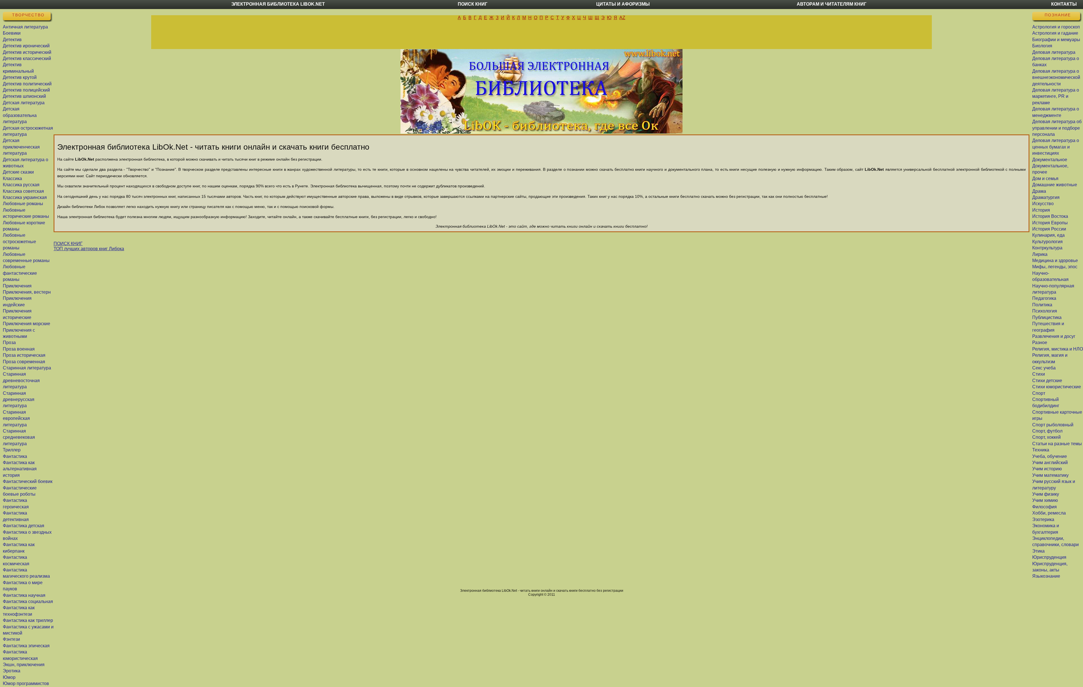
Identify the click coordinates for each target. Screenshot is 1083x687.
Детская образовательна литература (20, 115)
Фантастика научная (24, 595)
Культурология (1047, 241)
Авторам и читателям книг (831, 4)
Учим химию (1045, 500)
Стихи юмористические (1056, 386)
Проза (9, 342)
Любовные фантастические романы (20, 273)
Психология (1044, 311)
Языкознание (1046, 576)
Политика (1042, 304)
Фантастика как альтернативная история (20, 469)
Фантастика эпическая (26, 645)
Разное (1039, 342)
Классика (12, 178)
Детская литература (24, 102)
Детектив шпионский (24, 96)
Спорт (1038, 393)
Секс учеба (1044, 367)
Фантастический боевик (27, 481)
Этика (1038, 551)
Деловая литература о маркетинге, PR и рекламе (1055, 96)
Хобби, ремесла (1049, 513)
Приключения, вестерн (27, 292)
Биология (1042, 45)
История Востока (1050, 216)
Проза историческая (24, 355)
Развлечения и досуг (1053, 336)
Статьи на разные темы (1057, 443)
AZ (622, 17)
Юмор (9, 677)
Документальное (1049, 159)
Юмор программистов (26, 683)
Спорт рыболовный (1052, 424)
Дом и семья (1045, 178)
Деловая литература (1053, 52)
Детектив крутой (20, 77)
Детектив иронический (26, 45)
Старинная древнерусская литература (18, 399)
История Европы (1050, 222)
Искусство (1043, 203)
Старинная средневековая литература (19, 437)
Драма (1039, 191)
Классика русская (21, 184)
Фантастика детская (23, 525)
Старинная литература (27, 367)
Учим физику (1045, 494)
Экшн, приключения (24, 664)
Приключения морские (26, 323)
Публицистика (1047, 317)
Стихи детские (1047, 380)
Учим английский (1050, 462)
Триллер (12, 449)
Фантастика (15, 456)
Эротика (11, 670)
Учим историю (1047, 468)
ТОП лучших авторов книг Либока (89, 248)
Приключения (17, 285)
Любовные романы (23, 203)
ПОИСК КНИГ (68, 243)
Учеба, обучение (1049, 456)
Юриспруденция (1049, 557)
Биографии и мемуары (1056, 39)
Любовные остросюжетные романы (19, 241)
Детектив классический (27, 58)
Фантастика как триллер (28, 620)
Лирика (1039, 254)
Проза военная (19, 349)
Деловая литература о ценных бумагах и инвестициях (1055, 147)
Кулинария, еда (1048, 235)
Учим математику (1050, 475)
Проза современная (24, 361)
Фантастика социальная (28, 601)
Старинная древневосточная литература (21, 380)
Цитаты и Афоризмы (623, 4)
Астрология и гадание (1055, 33)
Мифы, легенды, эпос (1054, 266)
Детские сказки (18, 172)
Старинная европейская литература (16, 418)
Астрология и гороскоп (1056, 27)
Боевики (12, 33)
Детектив (12, 39)
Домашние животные (1054, 184)
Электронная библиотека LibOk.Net (278, 4)
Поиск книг (472, 4)
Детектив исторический (27, 52)
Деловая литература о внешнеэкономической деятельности (1056, 77)
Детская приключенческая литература (21, 147)
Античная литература (25, 27)
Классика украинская (25, 197)
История (1041, 210)
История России (1049, 229)
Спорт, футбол (1047, 431)
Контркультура (1047, 247)
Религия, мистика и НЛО (1057, 349)
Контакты (1064, 4)
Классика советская (23, 191)
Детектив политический (27, 83)
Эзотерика (1043, 519)
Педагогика (1044, 298)
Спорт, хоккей (1046, 437)
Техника (1040, 449)
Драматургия (1046, 197)
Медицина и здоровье (1055, 260)
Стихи (1038, 374)
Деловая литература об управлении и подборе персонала (1057, 128)
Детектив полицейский (26, 90)
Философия (1044, 506)
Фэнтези (11, 639)
